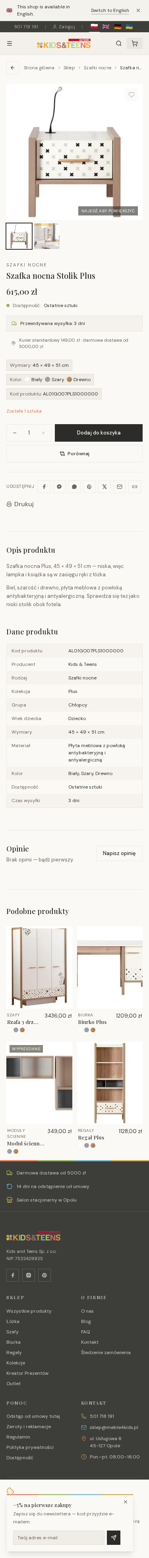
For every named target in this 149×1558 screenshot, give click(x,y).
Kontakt (90, 1342)
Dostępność (19, 1457)
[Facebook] (12, 1275)
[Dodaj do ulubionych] (131, 94)
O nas (87, 1311)
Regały (14, 1352)
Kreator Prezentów (27, 1373)
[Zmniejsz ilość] (15, 433)
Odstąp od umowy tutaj (33, 1416)
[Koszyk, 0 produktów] (135, 43)
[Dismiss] (138, 10)
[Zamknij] (125, 1501)
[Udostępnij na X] (104, 486)
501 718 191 (26, 26)
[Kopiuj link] (134, 486)
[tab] (19, 236)
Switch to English (110, 10)
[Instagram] (28, 1275)
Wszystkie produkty (29, 1311)
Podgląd (43, 1002)
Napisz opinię (119, 853)
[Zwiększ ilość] (43, 433)
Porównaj (78, 453)
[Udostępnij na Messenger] (59, 486)
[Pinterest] (44, 1275)
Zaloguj (67, 26)
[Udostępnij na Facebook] (44, 486)
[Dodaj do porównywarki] (63, 960)
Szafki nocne (97, 67)
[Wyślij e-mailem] (119, 486)
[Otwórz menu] (9, 43)
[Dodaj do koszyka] (63, 947)
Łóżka (12, 1321)
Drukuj (24, 504)
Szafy (12, 1332)
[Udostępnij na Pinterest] (89, 486)
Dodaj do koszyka (99, 432)
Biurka (13, 1342)
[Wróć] (12, 67)
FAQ (85, 1332)
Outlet (13, 1383)
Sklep (69, 67)
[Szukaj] (118, 43)
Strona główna (39, 67)
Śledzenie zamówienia (106, 1352)
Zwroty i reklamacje (28, 1426)
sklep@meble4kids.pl (114, 1427)
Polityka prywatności (30, 1447)
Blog (86, 1321)
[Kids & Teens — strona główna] (64, 43)
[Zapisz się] (113, 1538)
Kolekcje (15, 1363)
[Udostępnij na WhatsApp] (74, 486)
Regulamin (18, 1437)
